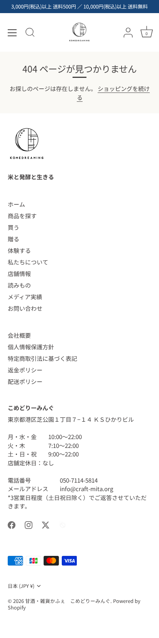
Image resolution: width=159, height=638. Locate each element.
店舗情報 (19, 273)
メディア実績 (25, 297)
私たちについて (28, 262)
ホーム (16, 204)
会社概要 (19, 335)
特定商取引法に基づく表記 (42, 358)
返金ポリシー (25, 370)
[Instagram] (28, 524)
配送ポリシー (25, 381)
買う (13, 227)
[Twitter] (45, 524)
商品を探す (22, 216)
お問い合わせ (25, 308)
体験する (19, 250)
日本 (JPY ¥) (21, 586)
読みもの (19, 285)
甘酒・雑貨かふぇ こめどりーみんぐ (67, 600)
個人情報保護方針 (31, 347)
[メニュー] (12, 32)
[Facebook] (11, 524)
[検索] (30, 33)
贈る (13, 239)
